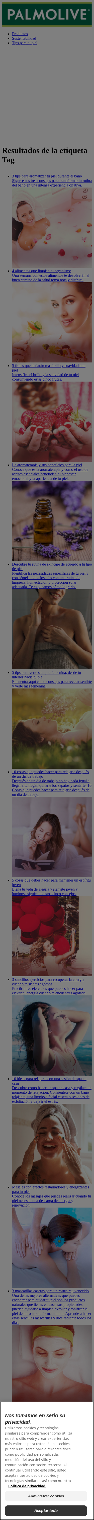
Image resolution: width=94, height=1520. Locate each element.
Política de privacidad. (27, 1486)
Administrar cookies (46, 1496)
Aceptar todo (46, 1510)
